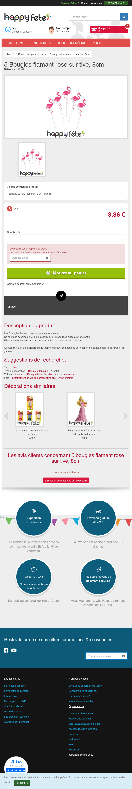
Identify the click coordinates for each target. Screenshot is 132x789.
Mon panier (113, 29)
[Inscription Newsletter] (123, 656)
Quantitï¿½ (13, 232)
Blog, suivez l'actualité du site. (85, 723)
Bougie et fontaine (38, 371)
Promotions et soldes (80, 718)
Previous (7, 416)
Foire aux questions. (15, 685)
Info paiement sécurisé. (17, 716)
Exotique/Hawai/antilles (39, 374)
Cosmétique (78, 43)
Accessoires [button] (42, 43)
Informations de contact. (82, 701)
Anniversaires (65, 377)
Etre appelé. (10, 696)
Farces (96, 43)
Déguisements (18, 43)
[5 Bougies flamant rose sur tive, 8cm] (41, 159)
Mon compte (63, 29)
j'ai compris (22, 782)
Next (125, 416)
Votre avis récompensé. (81, 713)
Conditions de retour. (15, 706)
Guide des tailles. (13, 711)
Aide (14, 28)
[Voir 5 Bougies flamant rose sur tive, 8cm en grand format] (66, 106)
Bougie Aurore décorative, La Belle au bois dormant (84, 432)
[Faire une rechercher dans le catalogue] (123, 16)
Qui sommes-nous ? (80, 696)
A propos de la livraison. (17, 721)
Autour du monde (64, 374)
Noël (71, 744)
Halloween (74, 739)
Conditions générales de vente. (85, 685)
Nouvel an (74, 749)
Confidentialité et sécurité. (83, 690)
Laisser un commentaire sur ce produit (66, 480)
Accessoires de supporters (83, 728)
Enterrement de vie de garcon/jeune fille (34, 377)
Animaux (19, 374)
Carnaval (73, 734)
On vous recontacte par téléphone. (34, 586)
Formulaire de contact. (16, 690)
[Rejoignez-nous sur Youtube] (14, 650)
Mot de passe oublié (15, 701)
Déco (61, 43)
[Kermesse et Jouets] (106, 41)
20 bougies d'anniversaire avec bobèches (32, 432)
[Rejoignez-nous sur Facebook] (6, 650)
